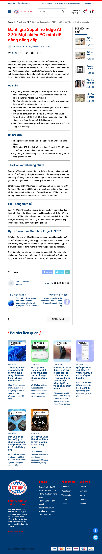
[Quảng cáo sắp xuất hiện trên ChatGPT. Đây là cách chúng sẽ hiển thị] (85, 351)
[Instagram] (65, 283)
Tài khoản (11, 3)
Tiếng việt (88, 3)
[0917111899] (95, 537)
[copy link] (38, 52)
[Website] (57, 283)
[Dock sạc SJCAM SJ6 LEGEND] (80, 70)
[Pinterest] (63, 283)
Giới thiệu (65, 487)
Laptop (82, 499)
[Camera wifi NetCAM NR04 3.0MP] (80, 42)
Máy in (82, 495)
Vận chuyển (66, 491)
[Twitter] (60, 283)
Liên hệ (64, 503)
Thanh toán (66, 495)
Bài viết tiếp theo (58, 295)
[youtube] (68, 283)
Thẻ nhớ (83, 503)
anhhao (23, 47)
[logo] (23, 11)
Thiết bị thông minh (16, 413)
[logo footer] (18, 488)
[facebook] (55, 283)
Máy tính (83, 491)
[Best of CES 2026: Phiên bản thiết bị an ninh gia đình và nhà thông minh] (40, 420)
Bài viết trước (18, 295)
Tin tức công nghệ (16, 344)
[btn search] (63, 12)
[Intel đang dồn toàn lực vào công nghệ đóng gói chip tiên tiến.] (80, 98)
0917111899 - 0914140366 (54, 3)
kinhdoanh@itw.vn (74, 3)
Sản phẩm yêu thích (23, 3)
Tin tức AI (83, 343)
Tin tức (64, 499)
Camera (83, 487)
